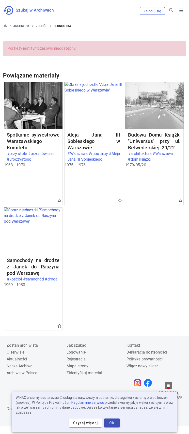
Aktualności (17, 359)
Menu (181, 10)
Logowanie (76, 352)
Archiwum (21, 26)
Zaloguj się (152, 11)
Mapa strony (77, 366)
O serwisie (15, 352)
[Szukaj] (171, 10)
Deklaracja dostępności (146, 352)
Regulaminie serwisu (87, 402)
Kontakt (133, 345)
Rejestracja (76, 359)
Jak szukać (76, 345)
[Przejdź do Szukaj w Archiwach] (33, 10)
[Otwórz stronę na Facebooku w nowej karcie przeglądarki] (149, 383)
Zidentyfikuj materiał (84, 373)
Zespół (41, 26)
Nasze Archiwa (19, 366)
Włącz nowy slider (142, 366)
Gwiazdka (59, 200)
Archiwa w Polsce (22, 373)
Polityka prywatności (144, 359)
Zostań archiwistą (22, 345)
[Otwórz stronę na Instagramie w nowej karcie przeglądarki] (139, 383)
